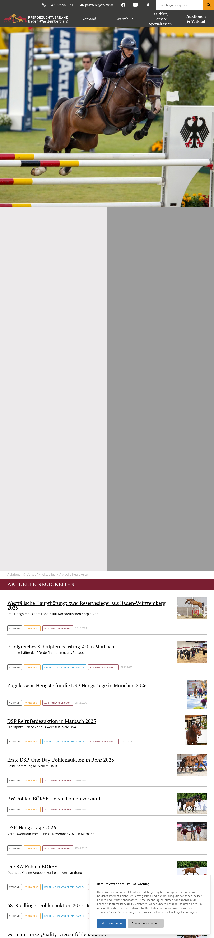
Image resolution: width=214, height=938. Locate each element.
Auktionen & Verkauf (22, 574)
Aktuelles (48, 574)
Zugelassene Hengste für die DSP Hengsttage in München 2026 (77, 685)
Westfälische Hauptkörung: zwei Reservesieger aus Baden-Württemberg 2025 (86, 605)
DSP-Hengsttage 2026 (31, 827)
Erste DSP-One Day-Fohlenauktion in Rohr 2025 (60, 759)
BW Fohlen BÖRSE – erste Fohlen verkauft (54, 798)
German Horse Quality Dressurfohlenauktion (56, 934)
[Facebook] (123, 5)
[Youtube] (135, 5)
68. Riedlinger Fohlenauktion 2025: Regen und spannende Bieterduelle (85, 905)
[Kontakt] (148, 5)
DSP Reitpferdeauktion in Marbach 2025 (51, 721)
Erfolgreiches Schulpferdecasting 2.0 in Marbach (60, 646)
